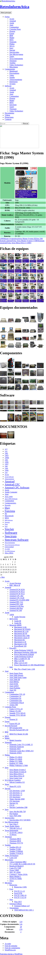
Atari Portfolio (14, 688)
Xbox (11, 881)
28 (21, 927)
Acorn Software (9, 477)
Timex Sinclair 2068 (17, 799)
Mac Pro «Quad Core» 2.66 (24, 669)
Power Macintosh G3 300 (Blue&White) (29, 665)
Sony (11, 48)
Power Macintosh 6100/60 (24, 654)
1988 (6, 466)
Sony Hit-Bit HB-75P (17, 812)
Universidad (9, 547)
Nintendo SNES (15, 753)
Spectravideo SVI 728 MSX (20, 820)
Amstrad (12, 21)
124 (20, 922)
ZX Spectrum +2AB (17, 791)
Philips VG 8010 (15, 757)
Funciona (10, 510)
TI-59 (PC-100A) (16, 833)
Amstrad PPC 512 (16, 602)
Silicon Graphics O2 (17, 782)
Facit (11, 889)
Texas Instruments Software (12, 544)
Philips (12, 44)
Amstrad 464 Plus (16, 608)
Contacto (8, 119)
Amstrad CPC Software (17, 487)
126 (20, 924)
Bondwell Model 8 (16, 866)
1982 (6, 453)
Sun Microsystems (16, 54)
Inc (6, 514)
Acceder (8, 944)
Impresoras (13, 82)
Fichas (7, 17)
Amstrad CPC (12, 484)
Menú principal (6, 12)
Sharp (7, 784)
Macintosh (9, 516)
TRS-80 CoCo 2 (15, 828)
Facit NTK (18, 893)
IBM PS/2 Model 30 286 (18, 734)
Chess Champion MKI (17, 862)
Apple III (17, 621)
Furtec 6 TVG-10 (16, 709)
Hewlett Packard (11, 726)
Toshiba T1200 (15, 849)
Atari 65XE (13, 684)
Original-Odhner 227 (22, 906)
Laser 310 (13, 858)
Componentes (10, 69)
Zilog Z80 (39, 239)
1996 (6, 472)
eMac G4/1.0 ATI (20, 663)
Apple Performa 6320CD (23, 657)
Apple (11, 23)
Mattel (11, 38)
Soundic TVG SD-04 (17, 715)
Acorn (11, 19)
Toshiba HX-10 (15, 847)
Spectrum (13, 105)
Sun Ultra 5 (13, 824)
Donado (8, 505)
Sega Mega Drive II (16, 776)
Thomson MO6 (15, 841)
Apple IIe (17, 623)
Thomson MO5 (15, 839)
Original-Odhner (15, 904)
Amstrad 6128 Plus (16, 606)
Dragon (12, 31)
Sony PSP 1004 (15, 816)
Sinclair (12, 50)
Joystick (12, 84)
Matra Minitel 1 (15, 876)
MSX (11, 40)
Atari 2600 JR (14, 680)
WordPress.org (10, 950)
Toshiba (12, 63)
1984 (7, 458)
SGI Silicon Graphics (13, 780)
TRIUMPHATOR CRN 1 (24, 910)
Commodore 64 (15, 698)
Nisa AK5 (18, 902)
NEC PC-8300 (15, 872)
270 (20, 929)
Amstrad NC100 (15, 610)
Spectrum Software (17, 539)
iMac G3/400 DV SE (22, 659)
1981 (6, 451)
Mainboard (13, 71)
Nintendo (12, 42)
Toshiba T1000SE (16, 851)
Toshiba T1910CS (16, 853)
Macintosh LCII (20, 642)
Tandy (11, 56)
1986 (6, 462)
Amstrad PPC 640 (16, 604)
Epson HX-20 (14, 724)
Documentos (9, 113)
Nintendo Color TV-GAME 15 (21, 745)
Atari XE (12, 690)
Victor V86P (14, 870)
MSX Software (9, 520)
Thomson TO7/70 (16, 843)
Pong (6, 524)
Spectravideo (14, 52)
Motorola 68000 (15, 625)
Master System (9, 239)
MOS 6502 (13, 619)
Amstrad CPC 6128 (16, 598)
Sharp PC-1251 (15, 786)
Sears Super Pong (16, 673)
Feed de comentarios (12, 948)
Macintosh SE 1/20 (21, 631)
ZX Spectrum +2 (15, 793)
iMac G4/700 (19, 661)
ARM (11, 615)
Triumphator (14, 908)
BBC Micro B (14, 585)
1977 (6, 449)
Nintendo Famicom (16, 747)
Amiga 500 (13, 705)
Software (8, 86)
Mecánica (8, 883)
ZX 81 (11, 805)
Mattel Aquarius (15, 740)
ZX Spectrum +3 (15, 795)
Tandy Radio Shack (12, 826)
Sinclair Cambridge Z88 (18, 807)
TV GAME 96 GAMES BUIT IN (22, 864)
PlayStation (13, 814)
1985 (6, 460)
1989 (6, 468)
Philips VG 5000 (15, 761)
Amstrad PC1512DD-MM (19, 600)
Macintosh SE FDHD (22, 629)
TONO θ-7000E (15, 879)
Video (11, 75)
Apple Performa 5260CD (23, 650)
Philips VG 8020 (15, 759)
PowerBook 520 (20, 646)
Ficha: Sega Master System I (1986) (19, 241)
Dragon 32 (13, 719)
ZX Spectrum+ (15, 797)
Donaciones (9, 117)
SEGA (12, 46)
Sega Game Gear (15, 778)
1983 (6, 455)
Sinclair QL (13, 803)
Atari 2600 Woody (16, 675)
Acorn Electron (15, 583)
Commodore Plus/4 (16, 703)
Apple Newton (19, 617)
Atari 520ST (14, 686)
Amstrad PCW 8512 (17, 592)
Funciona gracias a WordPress (11, 954)
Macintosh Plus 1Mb (22, 636)
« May (2, 577)
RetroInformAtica (14, 7)
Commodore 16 (15, 696)
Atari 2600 (9, 497)
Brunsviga (13, 885)
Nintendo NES (15, 749)
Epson (11, 33)
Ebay (7, 507)
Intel (11, 667)
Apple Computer (11, 492)
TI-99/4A (13, 835)
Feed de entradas (11, 946)
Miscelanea (13, 67)
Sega (16, 239)
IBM (11, 36)
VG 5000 (7, 549)
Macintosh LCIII (20, 644)
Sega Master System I (17, 770)
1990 (2, 239)
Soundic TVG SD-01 (17, 713)
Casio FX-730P (15, 868)
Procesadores (14, 73)
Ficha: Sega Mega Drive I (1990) (22, 242)
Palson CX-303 (15, 711)
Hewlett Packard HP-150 (18, 730)
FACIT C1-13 (19, 891)
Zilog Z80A (9, 553)
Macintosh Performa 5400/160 (25, 652)
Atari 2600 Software (11, 499)
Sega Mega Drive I (16, 774)
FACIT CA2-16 (20, 897)
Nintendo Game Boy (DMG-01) (21, 751)
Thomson (13, 61)
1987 (6, 464)
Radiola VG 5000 (16, 763)
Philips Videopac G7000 (18, 765)
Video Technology (16, 65)
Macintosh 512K (20, 627)
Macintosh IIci (19, 640)
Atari (11, 25)
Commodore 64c (15, 701)
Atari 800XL (14, 682)
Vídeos (7, 115)
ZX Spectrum (14, 801)
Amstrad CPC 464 (16, 596)
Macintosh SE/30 (20, 633)
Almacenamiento (15, 80)
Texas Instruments (16, 59)
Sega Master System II (26, 239)
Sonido (12, 77)
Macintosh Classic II (21, 638)
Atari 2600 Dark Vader (18, 677)
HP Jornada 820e (15, 728)
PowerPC (13, 648)
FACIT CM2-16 (20, 895)
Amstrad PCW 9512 (17, 594)
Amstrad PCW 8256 (17, 590)
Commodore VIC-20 (17, 694)
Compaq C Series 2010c (18, 874)
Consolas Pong (15, 29)
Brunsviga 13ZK (20, 887)
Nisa (11, 900)
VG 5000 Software (10, 551)
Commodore (14, 27)
